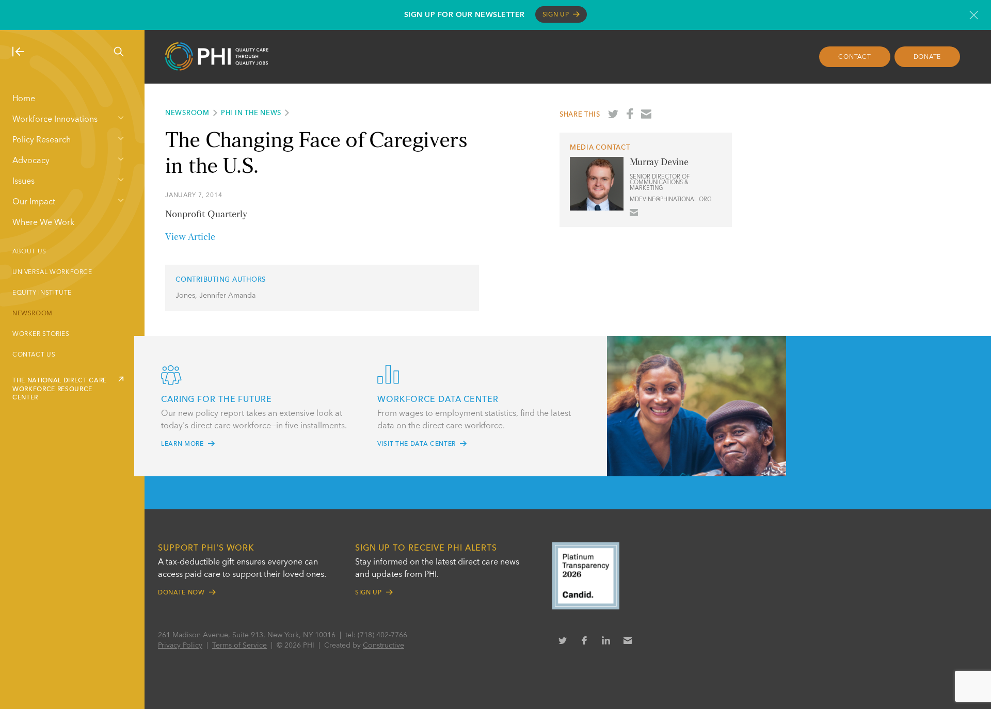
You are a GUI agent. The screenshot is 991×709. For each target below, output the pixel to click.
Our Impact (33, 202)
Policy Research (41, 140)
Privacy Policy (180, 645)
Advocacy (31, 161)
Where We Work (43, 223)
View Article (190, 237)
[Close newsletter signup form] (973, 15)
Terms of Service (239, 645)
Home (23, 99)
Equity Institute (42, 293)
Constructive (383, 645)
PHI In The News (251, 113)
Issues (23, 182)
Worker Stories (41, 334)
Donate (927, 57)
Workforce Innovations (55, 120)
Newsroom (32, 314)
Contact (854, 57)
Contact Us (33, 355)
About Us (29, 252)
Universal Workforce (52, 272)
